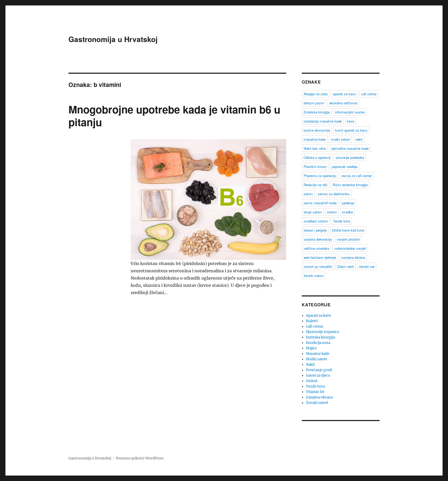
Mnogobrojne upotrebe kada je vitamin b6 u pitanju (174, 115)
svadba (347, 211)
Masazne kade (317, 353)
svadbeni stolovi (316, 221)
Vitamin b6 (315, 392)
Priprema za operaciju (320, 175)
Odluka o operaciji (317, 157)
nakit (358, 139)
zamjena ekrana (353, 257)
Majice (311, 348)
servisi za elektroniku (334, 193)
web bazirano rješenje (320, 257)
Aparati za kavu (318, 315)
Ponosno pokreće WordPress (140, 458)
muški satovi (340, 139)
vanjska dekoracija (318, 239)
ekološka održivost (343, 102)
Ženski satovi (317, 403)
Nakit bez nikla (315, 148)
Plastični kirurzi (315, 166)
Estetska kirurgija (317, 112)
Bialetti (312, 321)
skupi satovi (313, 211)
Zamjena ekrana (319, 397)
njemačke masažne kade (350, 148)
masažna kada (315, 139)
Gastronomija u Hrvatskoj (113, 39)
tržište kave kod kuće (348, 230)
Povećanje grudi (319, 370)
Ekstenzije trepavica (322, 332)
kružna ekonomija (317, 130)
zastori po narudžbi (318, 266)
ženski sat (367, 266)
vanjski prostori (348, 239)
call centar (369, 93)
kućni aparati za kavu (351, 130)
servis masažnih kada (320, 202)
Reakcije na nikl (315, 184)
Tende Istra (341, 221)
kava (350, 121)
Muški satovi (316, 359)
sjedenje (348, 202)
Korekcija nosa (318, 343)
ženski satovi (314, 275)
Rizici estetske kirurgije (350, 184)
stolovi (332, 211)
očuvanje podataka (350, 157)
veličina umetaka (316, 248)
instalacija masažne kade (323, 121)
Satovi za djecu (318, 375)
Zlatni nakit (345, 266)
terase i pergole (315, 230)
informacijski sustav (350, 112)
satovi (308, 193)
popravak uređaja (345, 166)
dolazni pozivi (314, 102)
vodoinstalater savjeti (350, 248)
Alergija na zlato (316, 93)
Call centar (314, 326)
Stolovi (311, 381)
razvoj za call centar (356, 175)
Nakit (310, 364)
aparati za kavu (344, 93)
